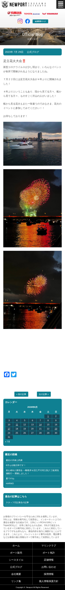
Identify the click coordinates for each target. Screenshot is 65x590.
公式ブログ (33, 52)
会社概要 (16, 574)
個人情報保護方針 (48, 581)
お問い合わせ (48, 567)
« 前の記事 (21, 394)
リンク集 (16, 581)
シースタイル (16, 559)
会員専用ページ (40, 21)
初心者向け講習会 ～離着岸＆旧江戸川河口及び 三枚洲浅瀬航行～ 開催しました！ (32, 472)
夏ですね (10, 478)
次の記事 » (44, 394)
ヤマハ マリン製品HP (14, 13)
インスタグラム (20, 21)
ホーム (16, 545)
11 (17, 424)
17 (9, 429)
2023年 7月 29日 (14, 52)
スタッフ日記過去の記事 (17, 502)
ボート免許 (49, 552)
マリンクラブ (48, 545)
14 (40, 424)
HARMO (10, 483)
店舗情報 (49, 559)
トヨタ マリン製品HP (32, 13)
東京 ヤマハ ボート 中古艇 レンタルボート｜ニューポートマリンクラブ (23, 4)
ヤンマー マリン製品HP (50, 13)
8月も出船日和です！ (16, 465)
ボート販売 (16, 552)
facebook (27, 21)
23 (56, 429)
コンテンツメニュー (60, 4)
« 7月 (7, 441)
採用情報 (49, 574)
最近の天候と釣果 (14, 460)
